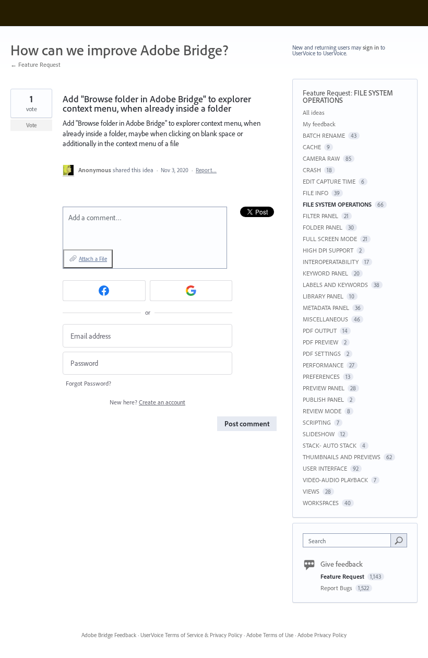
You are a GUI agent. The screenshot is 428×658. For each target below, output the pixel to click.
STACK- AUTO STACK (329, 445)
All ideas (314, 112)
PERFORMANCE (323, 365)
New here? (147, 402)
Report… (206, 170)
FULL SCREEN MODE (330, 239)
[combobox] (349, 540)
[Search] (398, 540)
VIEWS (311, 491)
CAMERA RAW (321, 158)
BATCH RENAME (324, 135)
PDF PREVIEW (320, 342)
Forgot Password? (88, 383)
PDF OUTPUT (320, 330)
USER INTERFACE (325, 468)
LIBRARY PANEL (323, 296)
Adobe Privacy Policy (322, 635)
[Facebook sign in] (104, 290)
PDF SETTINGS (322, 353)
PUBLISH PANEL (323, 399)
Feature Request (327, 93)
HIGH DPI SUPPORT (328, 250)
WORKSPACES (321, 503)
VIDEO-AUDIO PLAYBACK (335, 480)
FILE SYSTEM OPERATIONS (337, 204)
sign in (371, 47)
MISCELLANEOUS (325, 319)
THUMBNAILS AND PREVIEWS (342, 457)
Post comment (246, 423)
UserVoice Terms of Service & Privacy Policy (191, 635)
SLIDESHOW (319, 434)
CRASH (312, 170)
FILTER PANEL (320, 216)
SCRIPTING (317, 422)
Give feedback (341, 564)
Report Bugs (337, 588)
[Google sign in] (191, 290)
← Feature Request (35, 64)
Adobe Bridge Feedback (108, 635)
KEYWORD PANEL (325, 273)
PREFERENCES (321, 376)
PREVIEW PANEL (323, 388)
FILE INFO (315, 193)
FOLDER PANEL (322, 227)
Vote (31, 125)
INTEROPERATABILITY (331, 262)
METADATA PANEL (326, 308)
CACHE (312, 147)
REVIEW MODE (322, 411)
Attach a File (93, 258)
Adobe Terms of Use (269, 635)
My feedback (319, 124)
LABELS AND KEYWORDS (335, 285)
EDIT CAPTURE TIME (329, 181)
